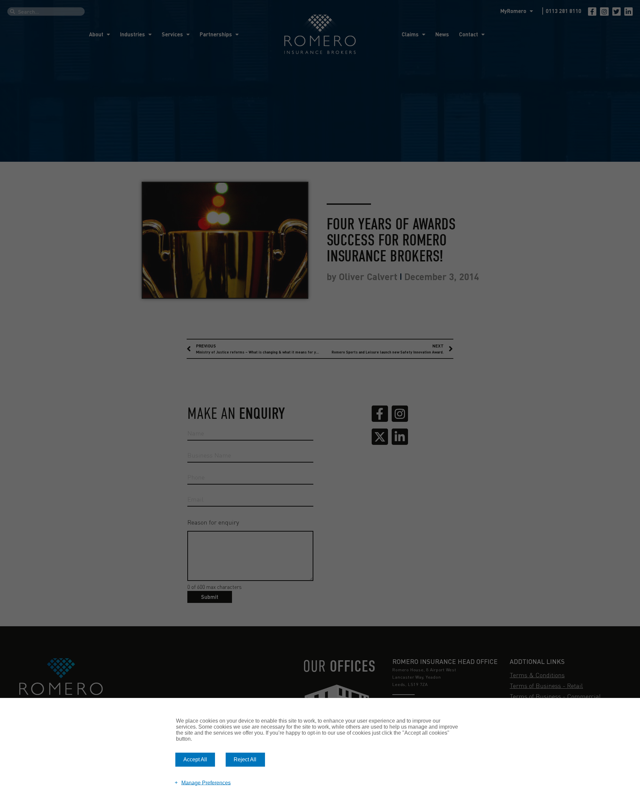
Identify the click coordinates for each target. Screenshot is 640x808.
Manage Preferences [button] (206, 782)
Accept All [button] (195, 759)
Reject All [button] (245, 759)
